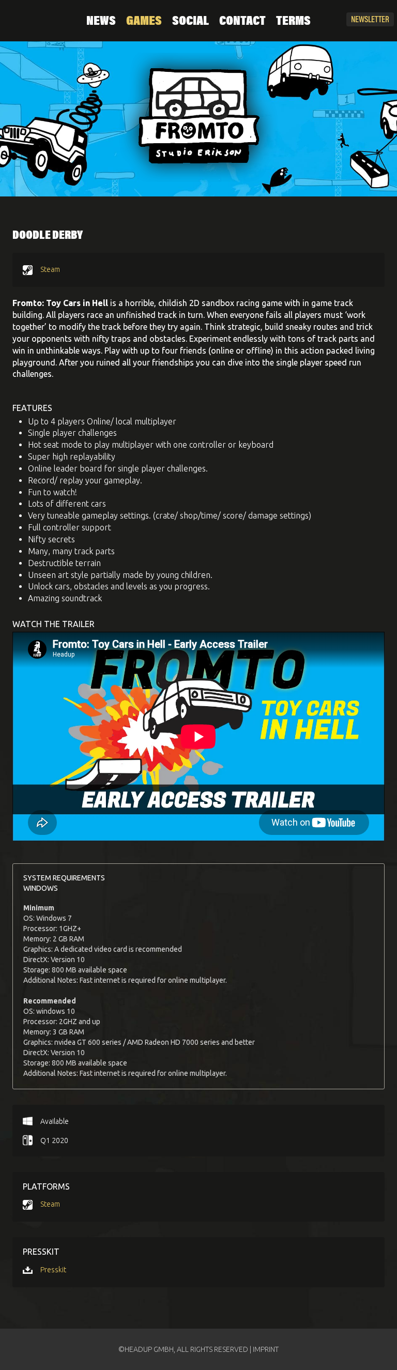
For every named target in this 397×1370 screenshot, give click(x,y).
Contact (242, 21)
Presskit (53, 1270)
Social (190, 21)
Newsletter (370, 20)
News (101, 21)
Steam (50, 269)
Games (144, 21)
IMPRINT (266, 1349)
